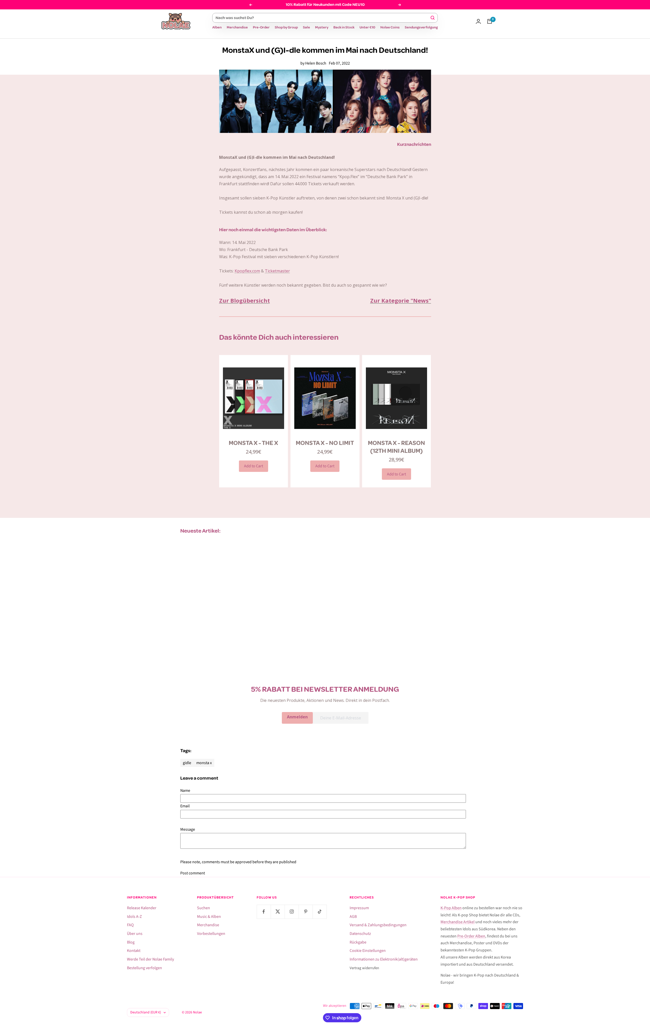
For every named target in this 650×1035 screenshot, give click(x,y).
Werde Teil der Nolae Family (150, 959)
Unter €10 (367, 27)
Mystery (321, 27)
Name (185, 790)
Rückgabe (358, 942)
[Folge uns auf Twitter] (278, 912)
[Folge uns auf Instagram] (292, 912)
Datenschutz (360, 933)
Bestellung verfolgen (144, 968)
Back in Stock (343, 27)
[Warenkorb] (489, 21)
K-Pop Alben (451, 908)
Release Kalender (141, 908)
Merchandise (237, 27)
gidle (187, 763)
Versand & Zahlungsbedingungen (378, 925)
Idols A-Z (134, 916)
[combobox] (322, 17)
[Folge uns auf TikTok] (320, 912)
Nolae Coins (390, 27)
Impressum (359, 908)
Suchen (203, 908)
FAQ (130, 925)
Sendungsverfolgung (421, 27)
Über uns (134, 933)
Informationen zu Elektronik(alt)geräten (384, 959)
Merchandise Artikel (458, 922)
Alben (217, 27)
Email (185, 806)
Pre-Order (261, 27)
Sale (306, 27)
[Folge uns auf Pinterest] (306, 912)
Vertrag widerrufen (364, 968)
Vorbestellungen (211, 933)
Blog (131, 942)
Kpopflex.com (247, 271)
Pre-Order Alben (471, 936)
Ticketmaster (277, 271)
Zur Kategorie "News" (400, 300)
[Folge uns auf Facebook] (264, 912)
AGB (353, 916)
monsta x (204, 763)
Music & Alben (209, 916)
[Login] (478, 21)
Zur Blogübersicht (244, 300)
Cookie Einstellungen (368, 950)
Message (187, 829)
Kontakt (133, 950)
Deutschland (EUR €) (145, 1012)
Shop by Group (286, 27)
